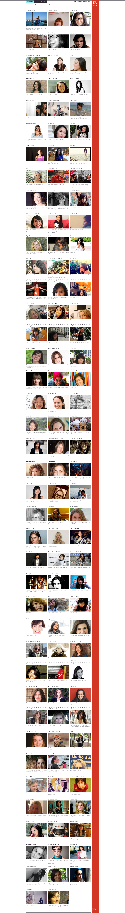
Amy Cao (29, 483)
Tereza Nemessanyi (32, 754)
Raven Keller (52, 889)
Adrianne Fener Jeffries (77, 776)
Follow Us (79, 1)
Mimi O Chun (52, 78)
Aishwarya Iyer (31, 866)
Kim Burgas (51, 461)
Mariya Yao (51, 326)
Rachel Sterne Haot (76, 168)
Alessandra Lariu (53, 10)
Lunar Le (72, 731)
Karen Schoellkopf (32, 281)
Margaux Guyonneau (33, 641)
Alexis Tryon (30, 145)
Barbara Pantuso (31, 619)
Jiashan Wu (73, 844)
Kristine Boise (52, 754)
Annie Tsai (73, 574)
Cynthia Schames (31, 236)
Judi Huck (51, 596)
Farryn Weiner (52, 821)
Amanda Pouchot (75, 641)
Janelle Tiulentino (75, 551)
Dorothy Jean (30, 438)
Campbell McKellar (54, 731)
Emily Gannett (74, 528)
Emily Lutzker (74, 371)
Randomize (30, 1)
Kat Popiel (51, 506)
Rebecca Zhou (52, 213)
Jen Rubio (73, 281)
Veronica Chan (74, 596)
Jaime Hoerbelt (53, 393)
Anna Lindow (74, 303)
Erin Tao (72, 123)
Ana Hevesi (73, 258)
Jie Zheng (51, 776)
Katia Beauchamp (53, 348)
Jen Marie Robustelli (54, 551)
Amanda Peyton (75, 754)
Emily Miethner (53, 55)
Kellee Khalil (73, 55)
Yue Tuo (29, 889)
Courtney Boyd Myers (55, 258)
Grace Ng (51, 123)
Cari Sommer (74, 619)
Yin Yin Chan (74, 416)
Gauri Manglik (74, 213)
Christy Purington (31, 506)
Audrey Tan (30, 326)
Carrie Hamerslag (53, 416)
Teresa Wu (29, 393)
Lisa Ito (50, 664)
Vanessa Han (74, 236)
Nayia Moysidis (31, 844)
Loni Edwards (74, 664)
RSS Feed (87, 1)
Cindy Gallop (30, 574)
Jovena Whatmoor (32, 33)
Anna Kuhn (51, 33)
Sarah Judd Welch (53, 574)
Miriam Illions (74, 866)
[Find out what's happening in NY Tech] (95, 3)
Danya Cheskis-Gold (32, 213)
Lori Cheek (51, 191)
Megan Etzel (30, 371)
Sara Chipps (30, 799)
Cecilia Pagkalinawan (54, 281)
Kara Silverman (53, 168)
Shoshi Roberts (52, 371)
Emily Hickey (30, 776)
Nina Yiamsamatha (32, 596)
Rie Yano (72, 145)
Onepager (94, 911)
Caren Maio (30, 709)
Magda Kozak (52, 866)
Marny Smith (74, 686)
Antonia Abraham (53, 686)
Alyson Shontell (31, 123)
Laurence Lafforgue (54, 100)
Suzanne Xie (73, 10)
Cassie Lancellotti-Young (55, 438)
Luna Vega (29, 168)
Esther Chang (74, 461)
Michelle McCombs (54, 709)
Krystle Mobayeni (75, 191)
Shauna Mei (30, 100)
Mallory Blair (74, 821)
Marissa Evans (74, 799)
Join (38, 1)
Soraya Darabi (30, 528)
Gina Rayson (74, 506)
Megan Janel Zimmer (33, 55)
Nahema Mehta (31, 664)
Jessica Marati (30, 10)
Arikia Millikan (30, 461)
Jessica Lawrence (53, 844)
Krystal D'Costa (52, 619)
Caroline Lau (30, 551)
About (44, 1)
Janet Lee (73, 348)
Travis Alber (30, 303)
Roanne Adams (74, 78)
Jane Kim (29, 416)
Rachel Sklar (30, 78)
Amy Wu (29, 258)
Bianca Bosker (30, 348)
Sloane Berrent (52, 641)
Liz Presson (73, 326)
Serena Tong (30, 821)
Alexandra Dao (52, 145)
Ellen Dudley (52, 483)
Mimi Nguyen (52, 303)
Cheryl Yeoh (73, 483)
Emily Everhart (74, 393)
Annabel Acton (31, 731)
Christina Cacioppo (76, 438)
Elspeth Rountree (31, 686)
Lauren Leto (73, 33)
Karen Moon (73, 100)
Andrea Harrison (31, 191)
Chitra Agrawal (52, 799)
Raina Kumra (74, 709)
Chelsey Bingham (53, 528)
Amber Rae (51, 236)
